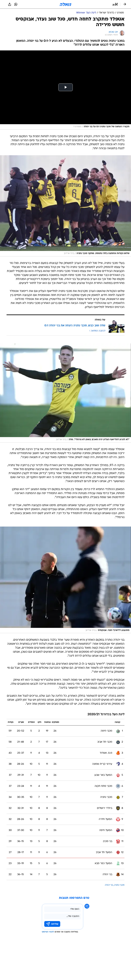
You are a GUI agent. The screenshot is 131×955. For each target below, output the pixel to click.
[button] (115, 4)
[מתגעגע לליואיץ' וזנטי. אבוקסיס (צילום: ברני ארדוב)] (65, 580)
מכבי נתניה (119, 885)
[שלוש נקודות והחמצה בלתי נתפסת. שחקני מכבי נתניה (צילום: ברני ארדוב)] (65, 205)
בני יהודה (109, 885)
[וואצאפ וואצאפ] (15, 4)
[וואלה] (65, 4)
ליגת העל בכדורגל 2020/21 (106, 714)
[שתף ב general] (9, 4)
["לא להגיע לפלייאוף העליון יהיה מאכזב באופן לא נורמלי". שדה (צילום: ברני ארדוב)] (65, 393)
